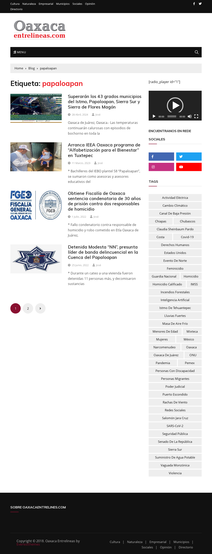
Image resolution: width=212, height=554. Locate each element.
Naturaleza (29, 3)
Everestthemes (28, 544)
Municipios (63, 3)
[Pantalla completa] (196, 116)
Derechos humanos (175, 245)
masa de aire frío (175, 323)
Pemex (190, 363)
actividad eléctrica (175, 198)
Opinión (90, 3)
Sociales (77, 3)
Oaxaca (191, 347)
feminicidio (175, 268)
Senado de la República (175, 441)
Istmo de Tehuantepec (175, 308)
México (189, 339)
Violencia (175, 473)
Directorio (16, 9)
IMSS (194, 284)
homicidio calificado (167, 284)
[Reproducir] (154, 116)
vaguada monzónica (175, 465)
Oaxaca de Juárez (166, 355)
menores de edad (165, 331)
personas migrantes (175, 379)
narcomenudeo (164, 347)
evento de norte (175, 260)
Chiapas (160, 221)
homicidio (191, 276)
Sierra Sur (175, 449)
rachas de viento (175, 402)
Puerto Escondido (175, 394)
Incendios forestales (175, 292)
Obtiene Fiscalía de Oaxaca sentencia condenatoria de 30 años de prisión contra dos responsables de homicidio (104, 201)
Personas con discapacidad (175, 371)
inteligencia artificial (175, 300)
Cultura (14, 3)
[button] (175, 105)
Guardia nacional (164, 276)
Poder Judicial (175, 386)
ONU (192, 355)
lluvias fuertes (175, 316)
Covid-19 (187, 237)
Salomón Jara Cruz (175, 418)
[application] (175, 106)
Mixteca (192, 331)
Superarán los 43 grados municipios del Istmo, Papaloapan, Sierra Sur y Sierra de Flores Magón (104, 101)
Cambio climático (175, 205)
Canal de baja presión (175, 213)
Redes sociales (175, 410)
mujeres (162, 339)
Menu (21, 52)
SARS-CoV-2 (175, 426)
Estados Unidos (175, 253)
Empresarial (46, 3)
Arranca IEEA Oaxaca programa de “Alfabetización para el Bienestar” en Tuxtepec (104, 150)
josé (97, 114)
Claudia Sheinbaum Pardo (175, 229)
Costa (160, 237)
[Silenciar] (190, 116)
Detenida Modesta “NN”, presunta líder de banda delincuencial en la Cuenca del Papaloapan (103, 252)
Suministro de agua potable (175, 457)
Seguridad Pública (175, 434)
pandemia (163, 363)
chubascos (187, 221)
